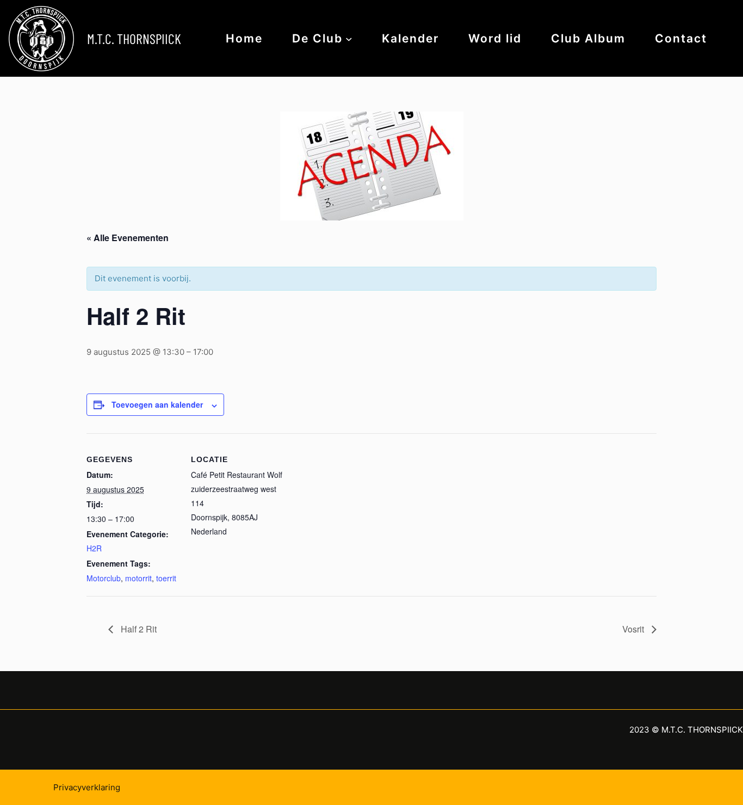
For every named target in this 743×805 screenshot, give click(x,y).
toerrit (166, 578)
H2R (94, 548)
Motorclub (103, 578)
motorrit (138, 578)
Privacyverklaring (86, 787)
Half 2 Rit (138, 629)
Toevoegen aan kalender (157, 404)
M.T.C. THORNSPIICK (134, 38)
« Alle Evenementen (127, 237)
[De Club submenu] (348, 38)
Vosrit (634, 629)
